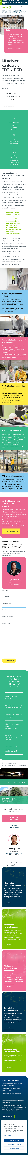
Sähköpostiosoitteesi (8, 616)
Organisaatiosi (6, 603)
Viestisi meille (6, 623)
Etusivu (3, 10)
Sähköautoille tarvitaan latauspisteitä (12, 1093)
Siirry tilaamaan (9, 1116)
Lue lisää (8, 903)
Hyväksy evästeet (14, 1140)
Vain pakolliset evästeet (14, 1144)
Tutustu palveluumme (10, 93)
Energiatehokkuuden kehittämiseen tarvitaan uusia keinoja (12, 1084)
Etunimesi (5, 590)
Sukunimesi (5, 597)
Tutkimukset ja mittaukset (8, 11)
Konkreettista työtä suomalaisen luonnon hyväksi (11, 1089)
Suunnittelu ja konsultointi (13, 10)
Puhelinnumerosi (7, 610)
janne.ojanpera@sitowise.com (14, 853)
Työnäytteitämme (9, 103)
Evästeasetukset (14, 1148)
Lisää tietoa (7, 1135)
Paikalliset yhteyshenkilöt (14, 827)
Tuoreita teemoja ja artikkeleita (11, 1080)
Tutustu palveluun (10, 531)
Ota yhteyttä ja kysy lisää (11, 96)
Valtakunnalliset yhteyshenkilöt (14, 818)
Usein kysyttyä (8, 99)
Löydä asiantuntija (9, 106)
